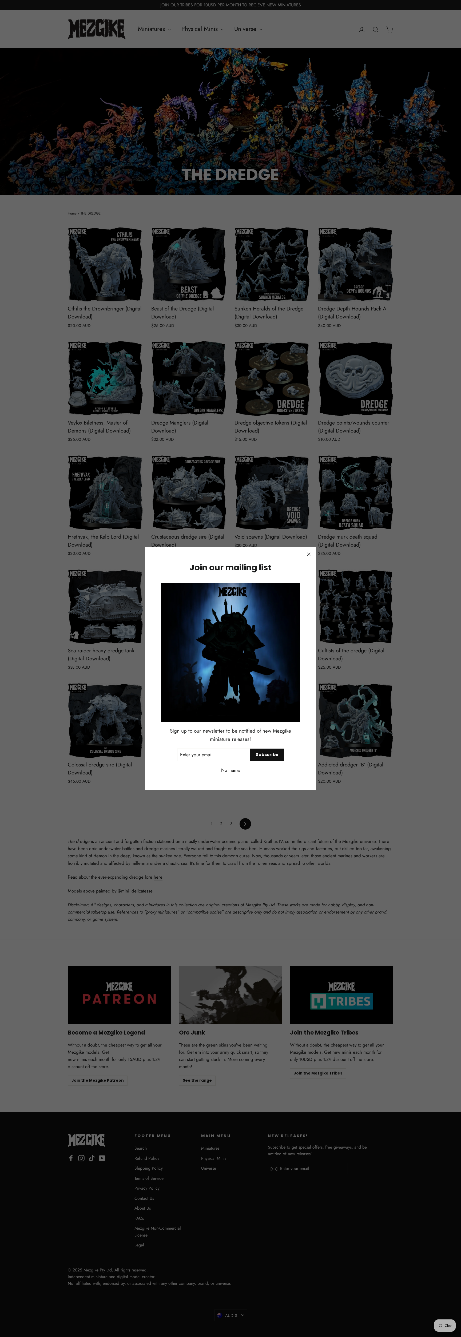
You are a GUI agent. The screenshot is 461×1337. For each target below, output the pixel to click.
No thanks (230, 770)
